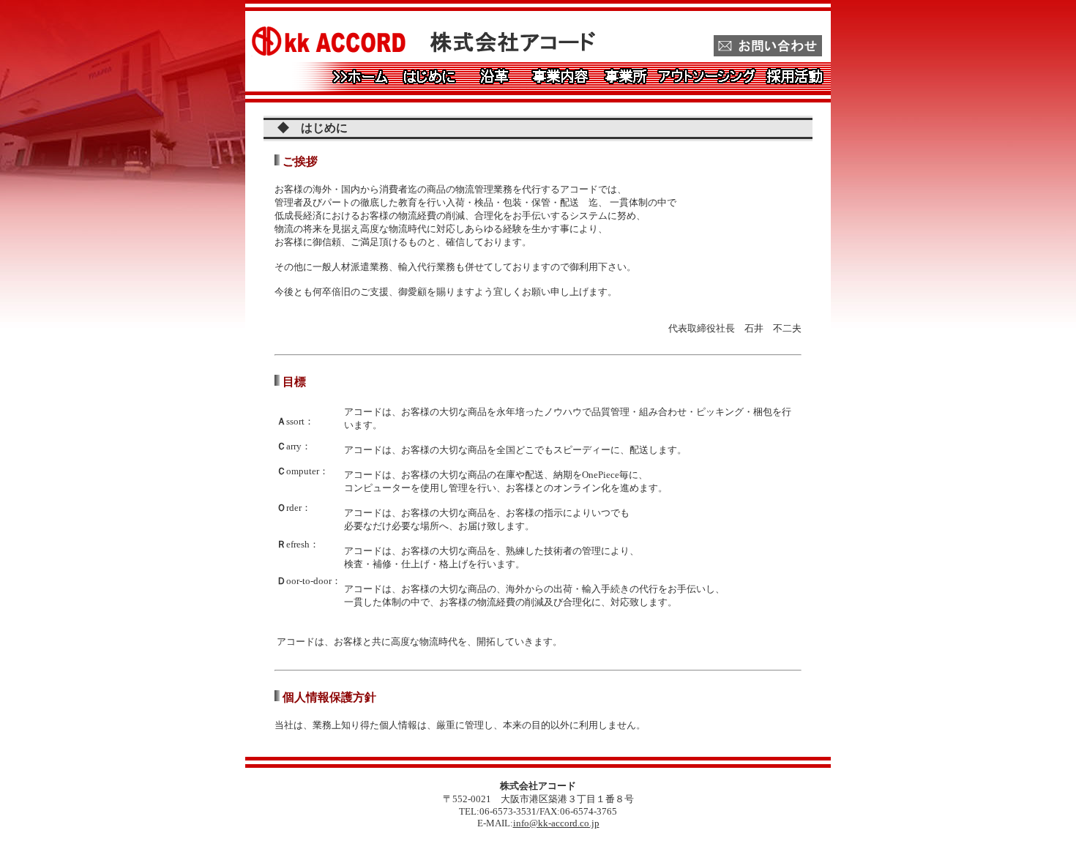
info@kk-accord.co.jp (556, 823)
